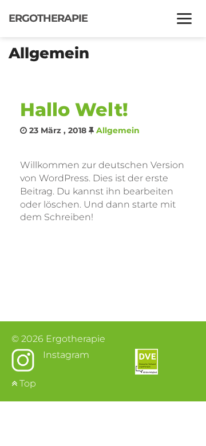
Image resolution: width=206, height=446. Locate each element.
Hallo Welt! (74, 109)
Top (26, 383)
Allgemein (118, 130)
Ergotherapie (48, 18)
